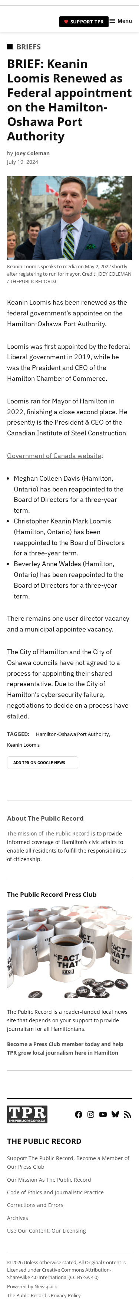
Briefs (28, 47)
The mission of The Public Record (48, 833)
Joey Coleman (32, 153)
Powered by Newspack (32, 1286)
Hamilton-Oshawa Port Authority (72, 734)
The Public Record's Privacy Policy (44, 1295)
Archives (17, 1217)
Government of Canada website (54, 455)
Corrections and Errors (35, 1204)
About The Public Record (45, 818)
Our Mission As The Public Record (49, 1179)
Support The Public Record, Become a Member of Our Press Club (68, 1162)
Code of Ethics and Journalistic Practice (55, 1192)
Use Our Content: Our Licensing (46, 1230)
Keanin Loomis (23, 745)
